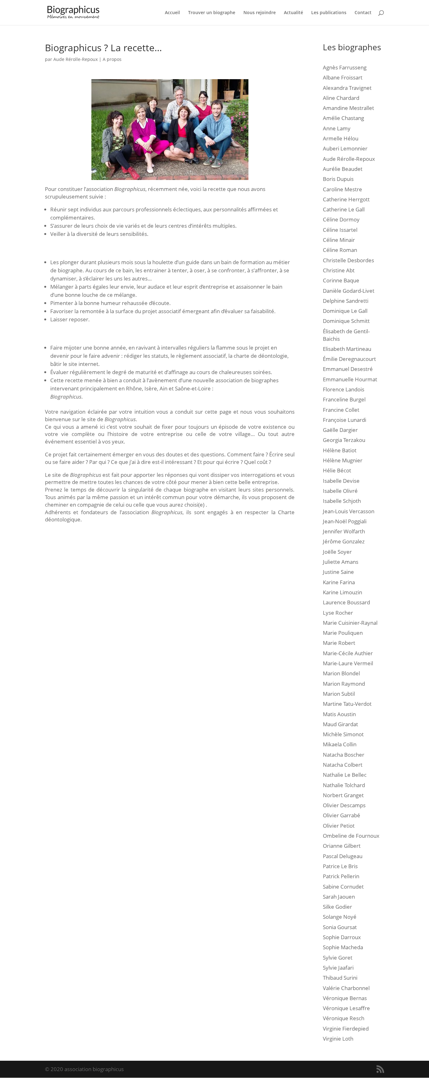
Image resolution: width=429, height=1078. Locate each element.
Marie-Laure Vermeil (348, 663)
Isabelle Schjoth (342, 500)
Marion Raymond (344, 683)
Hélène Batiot (339, 450)
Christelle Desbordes (348, 260)
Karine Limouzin (342, 592)
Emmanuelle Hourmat (350, 379)
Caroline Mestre (342, 189)
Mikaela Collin (339, 744)
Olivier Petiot (339, 825)
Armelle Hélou (340, 138)
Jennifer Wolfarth (344, 531)
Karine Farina (339, 582)
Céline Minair (339, 239)
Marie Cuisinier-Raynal (350, 622)
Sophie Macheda (343, 947)
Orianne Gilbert (342, 845)
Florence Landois (343, 389)
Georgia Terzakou (344, 440)
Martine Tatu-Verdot (347, 703)
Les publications (328, 12)
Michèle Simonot (343, 734)
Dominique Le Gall (345, 310)
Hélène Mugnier (342, 460)
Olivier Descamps (344, 805)
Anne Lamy (336, 128)
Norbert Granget (343, 795)
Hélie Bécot (337, 470)
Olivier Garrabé (341, 815)
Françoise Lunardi (344, 419)
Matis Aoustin (339, 714)
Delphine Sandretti (345, 300)
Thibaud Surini (340, 977)
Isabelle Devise (341, 480)
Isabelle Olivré (340, 490)
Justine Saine (338, 571)
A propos (112, 59)
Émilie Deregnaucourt (349, 358)
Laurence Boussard (346, 602)
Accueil (172, 12)
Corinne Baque (341, 280)
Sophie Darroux (342, 937)
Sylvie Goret (337, 957)
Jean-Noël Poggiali (345, 521)
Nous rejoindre (259, 12)
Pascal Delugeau (342, 856)
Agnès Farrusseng (345, 67)
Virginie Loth (338, 1038)
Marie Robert (339, 642)
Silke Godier (337, 906)
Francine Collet (341, 409)
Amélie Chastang (343, 118)
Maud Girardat (340, 724)
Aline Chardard (341, 97)
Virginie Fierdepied (346, 1028)
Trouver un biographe (211, 12)
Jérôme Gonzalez (344, 541)
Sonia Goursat (340, 927)
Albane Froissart (342, 77)
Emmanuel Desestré (348, 369)
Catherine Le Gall (344, 209)
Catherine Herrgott (346, 199)
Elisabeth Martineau (347, 348)
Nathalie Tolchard (344, 785)
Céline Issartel (340, 229)
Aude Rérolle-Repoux (75, 59)
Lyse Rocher (338, 612)
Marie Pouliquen (343, 632)
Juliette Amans (340, 561)
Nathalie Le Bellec (345, 774)
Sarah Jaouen (339, 896)
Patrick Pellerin (341, 876)
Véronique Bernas (345, 998)
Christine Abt (339, 270)
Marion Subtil (339, 693)
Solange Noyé (339, 916)
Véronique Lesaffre (346, 1008)
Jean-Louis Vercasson (348, 511)
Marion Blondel (341, 673)
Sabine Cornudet (343, 886)
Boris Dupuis (338, 178)
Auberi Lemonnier (345, 148)
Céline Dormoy (341, 219)
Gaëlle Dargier (340, 429)
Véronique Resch (343, 1018)
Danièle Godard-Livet (348, 290)
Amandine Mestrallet (348, 108)
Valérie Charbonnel (346, 988)
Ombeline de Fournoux (351, 835)
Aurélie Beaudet (342, 168)
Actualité (293, 12)
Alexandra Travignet (347, 87)
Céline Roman (340, 249)
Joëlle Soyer (337, 551)
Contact (363, 12)
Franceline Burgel (344, 399)
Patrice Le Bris (340, 866)
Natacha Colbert (342, 764)
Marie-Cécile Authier (348, 653)
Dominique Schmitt (346, 320)
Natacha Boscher (343, 754)
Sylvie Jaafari (338, 967)
